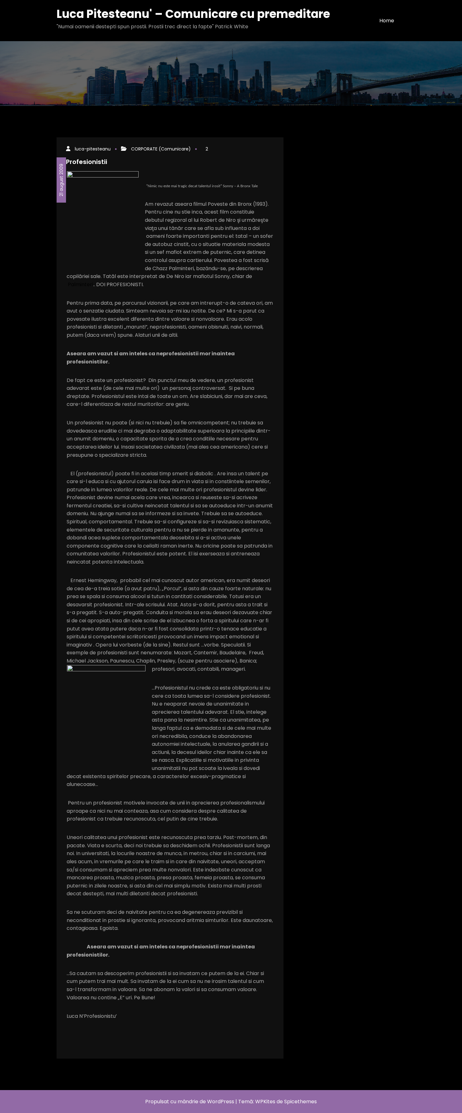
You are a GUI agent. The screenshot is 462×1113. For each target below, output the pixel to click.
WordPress (220, 1101)
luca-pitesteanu (93, 149)
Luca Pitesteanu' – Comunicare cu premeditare (193, 14)
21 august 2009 (61, 180)
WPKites (266, 1101)
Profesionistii (86, 161)
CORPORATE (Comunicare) (161, 149)
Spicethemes (300, 1101)
